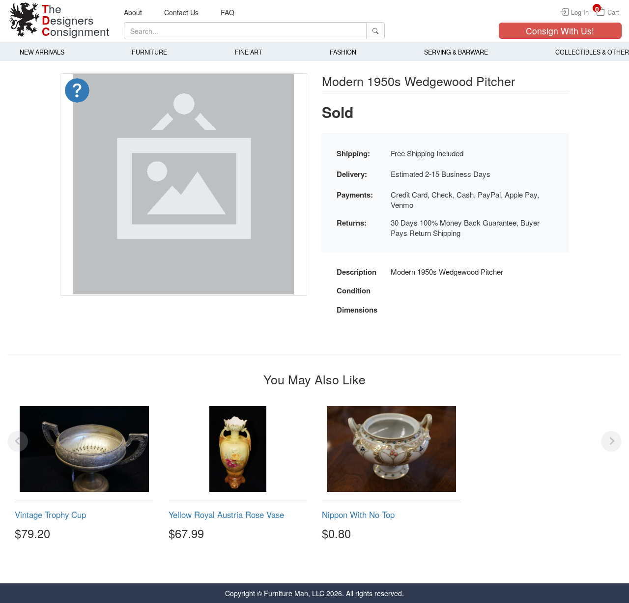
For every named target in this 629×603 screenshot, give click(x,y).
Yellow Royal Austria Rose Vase (226, 514)
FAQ (227, 12)
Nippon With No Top (358, 514)
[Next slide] (611, 441)
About (133, 12)
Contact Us (181, 12)
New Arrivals (42, 52)
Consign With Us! (560, 31)
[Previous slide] (17, 441)
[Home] (24, 19)
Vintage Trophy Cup (50, 514)
